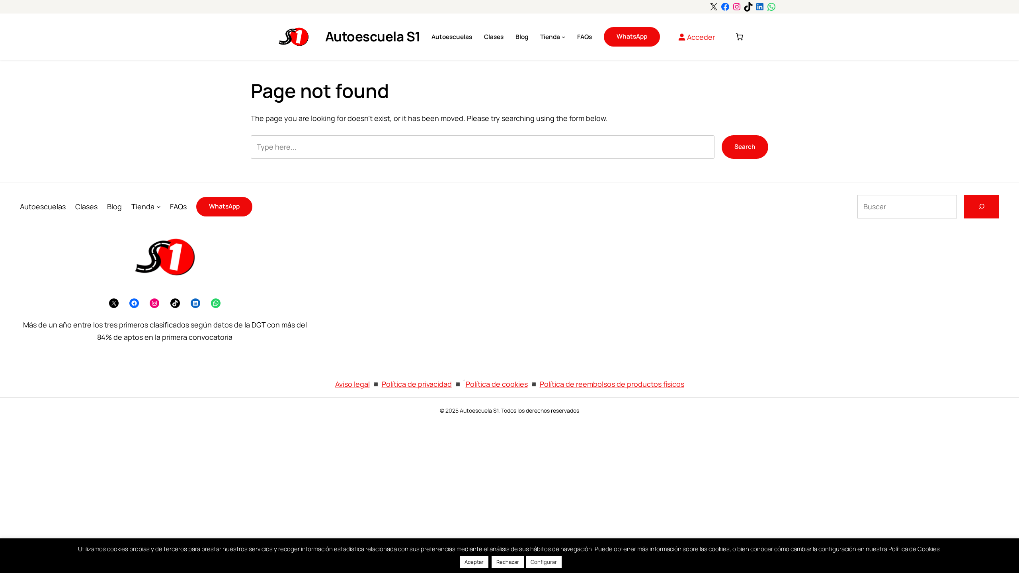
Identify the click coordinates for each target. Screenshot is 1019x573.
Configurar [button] (544, 561)
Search (744, 146)
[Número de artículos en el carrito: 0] (739, 37)
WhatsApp (632, 36)
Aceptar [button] (474, 561)
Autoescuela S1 (373, 36)
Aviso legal (352, 384)
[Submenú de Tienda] (563, 37)
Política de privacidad (417, 384)
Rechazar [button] (507, 561)
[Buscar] (981, 206)
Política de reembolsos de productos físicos (612, 384)
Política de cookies (497, 384)
